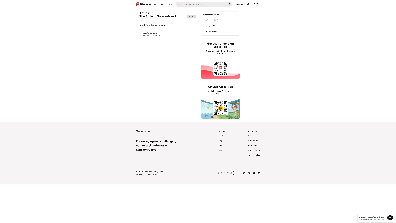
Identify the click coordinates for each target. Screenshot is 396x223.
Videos (169, 4)
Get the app (239, 4)
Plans (162, 4)
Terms (162, 172)
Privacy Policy (153, 172)
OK (390, 217)
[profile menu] (256, 4)
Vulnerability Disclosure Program (146, 174)
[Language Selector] (248, 4)
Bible (155, 4)
